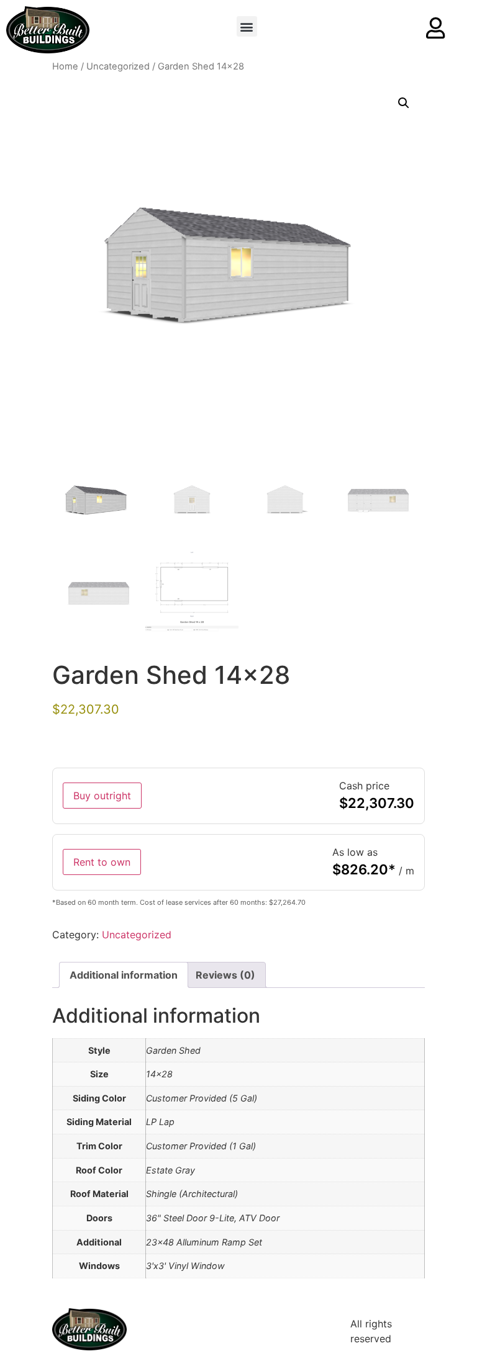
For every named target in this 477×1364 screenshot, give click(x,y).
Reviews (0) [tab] (225, 975)
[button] (247, 26)
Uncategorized (118, 66)
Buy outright (102, 795)
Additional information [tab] (124, 975)
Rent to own (101, 862)
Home (65, 66)
